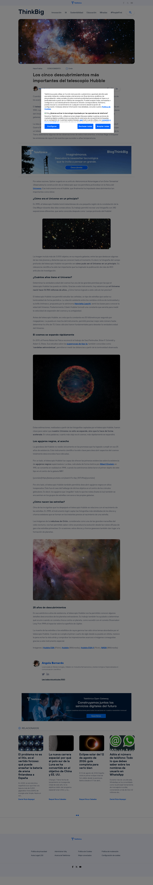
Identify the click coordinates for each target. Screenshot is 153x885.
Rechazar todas (85, 126)
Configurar (52, 126)
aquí (81, 120)
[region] (77, 110)
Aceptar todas (103, 126)
